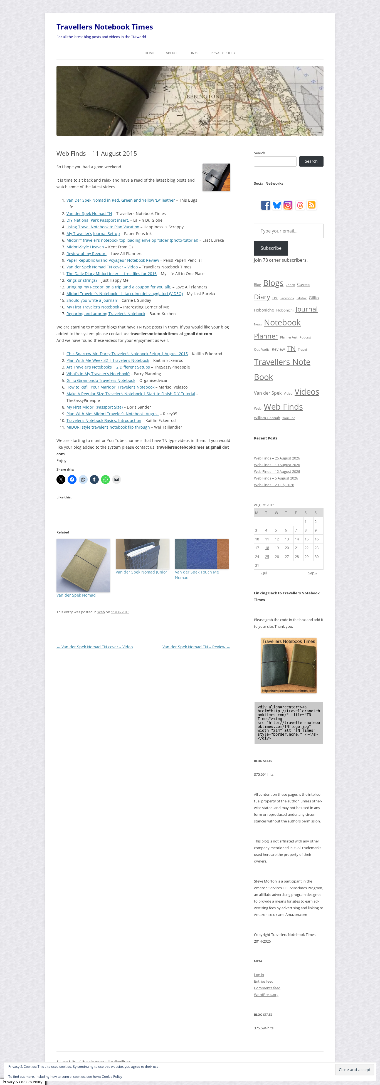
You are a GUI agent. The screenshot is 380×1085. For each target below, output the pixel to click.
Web (101, 611)
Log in (259, 974)
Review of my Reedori (86, 253)
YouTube (288, 418)
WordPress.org (266, 994)
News (258, 324)
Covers (303, 284)
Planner (266, 335)
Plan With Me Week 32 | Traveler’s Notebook (107, 360)
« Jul (264, 572)
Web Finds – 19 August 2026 (277, 464)
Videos (307, 391)
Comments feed (267, 987)
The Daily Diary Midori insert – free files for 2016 (111, 273)
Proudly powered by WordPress (106, 1061)
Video (288, 393)
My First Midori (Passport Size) (94, 407)
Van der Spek (268, 393)
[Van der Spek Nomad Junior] (142, 554)
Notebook (282, 322)
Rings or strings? (81, 280)
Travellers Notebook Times (104, 27)
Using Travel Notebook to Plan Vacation (102, 226)
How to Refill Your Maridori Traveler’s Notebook (110, 387)
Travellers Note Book (282, 369)
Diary (262, 296)
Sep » (312, 572)
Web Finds (283, 406)
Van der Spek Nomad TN (89, 213)
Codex (290, 285)
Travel (302, 350)
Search (259, 152)
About (171, 53)
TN (291, 348)
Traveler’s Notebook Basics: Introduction (103, 420)
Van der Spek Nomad (76, 595)
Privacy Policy (223, 53)
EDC (275, 298)
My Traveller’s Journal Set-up (93, 233)
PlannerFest (288, 337)
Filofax (302, 298)
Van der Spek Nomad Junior (141, 572)
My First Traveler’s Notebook (92, 307)
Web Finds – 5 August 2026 (276, 478)
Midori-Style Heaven (85, 246)
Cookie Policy (112, 1076)
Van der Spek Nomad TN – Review (196, 646)
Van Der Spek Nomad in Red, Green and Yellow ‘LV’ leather (120, 200)
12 (277, 539)
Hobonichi (284, 310)
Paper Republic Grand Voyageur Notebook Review (112, 260)
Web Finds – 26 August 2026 (277, 458)
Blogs (273, 282)
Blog (257, 284)
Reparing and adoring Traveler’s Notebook (105, 313)
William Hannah (267, 417)
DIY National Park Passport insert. (97, 220)
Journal (307, 308)
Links (193, 53)
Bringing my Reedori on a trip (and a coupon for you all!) (118, 287)
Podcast (305, 337)
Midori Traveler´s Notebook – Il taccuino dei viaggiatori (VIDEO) (124, 293)
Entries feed (263, 981)
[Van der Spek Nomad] (83, 565)
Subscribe (271, 248)
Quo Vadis (262, 349)
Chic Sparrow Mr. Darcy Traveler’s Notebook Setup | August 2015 (127, 353)
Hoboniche (264, 310)
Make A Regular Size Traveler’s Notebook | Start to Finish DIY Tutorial (130, 393)
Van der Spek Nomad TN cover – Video (102, 267)
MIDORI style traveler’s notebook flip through (108, 427)
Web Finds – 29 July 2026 (274, 484)
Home (150, 53)
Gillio (314, 297)
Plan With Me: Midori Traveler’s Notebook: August (112, 413)
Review (278, 349)
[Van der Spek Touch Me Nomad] (202, 554)
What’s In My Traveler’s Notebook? (98, 373)
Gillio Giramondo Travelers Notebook (100, 380)
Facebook (287, 298)
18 (267, 547)
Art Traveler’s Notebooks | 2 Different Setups (108, 367)
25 (267, 556)
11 (267, 539)
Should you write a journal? (91, 300)
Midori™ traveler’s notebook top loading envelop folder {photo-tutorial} (132, 240)
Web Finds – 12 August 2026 (277, 471)
